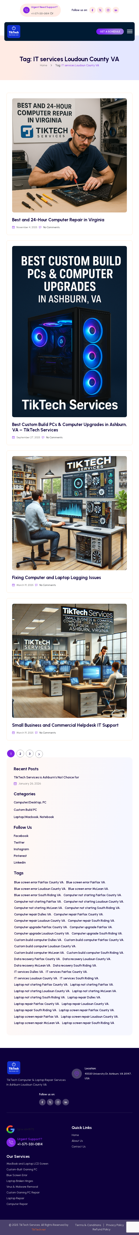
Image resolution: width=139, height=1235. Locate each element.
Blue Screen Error (17, 1175)
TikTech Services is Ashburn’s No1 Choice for (46, 777)
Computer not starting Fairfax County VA (92, 895)
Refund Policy (101, 1229)
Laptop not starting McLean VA (94, 991)
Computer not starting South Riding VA (92, 908)
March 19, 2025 (24, 585)
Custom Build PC (25, 810)
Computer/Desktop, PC (30, 802)
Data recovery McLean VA (32, 965)
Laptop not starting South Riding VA (39, 997)
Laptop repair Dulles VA (84, 997)
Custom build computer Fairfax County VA (93, 940)
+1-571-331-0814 (40, 13)
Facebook (21, 836)
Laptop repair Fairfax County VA (36, 1004)
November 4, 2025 (26, 227)
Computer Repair (17, 1204)
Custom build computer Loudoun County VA (44, 946)
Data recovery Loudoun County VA (86, 959)
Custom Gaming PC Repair (23, 1192)
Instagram (21, 849)
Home (43, 65)
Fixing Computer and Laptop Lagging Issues (56, 577)
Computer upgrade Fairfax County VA (40, 927)
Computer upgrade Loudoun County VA (41, 933)
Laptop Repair (15, 1198)
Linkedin (20, 862)
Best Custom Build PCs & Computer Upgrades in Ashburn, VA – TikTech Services (69, 427)
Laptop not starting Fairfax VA (91, 984)
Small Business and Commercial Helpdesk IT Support (65, 725)
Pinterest (20, 856)
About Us (77, 1140)
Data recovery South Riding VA (74, 965)
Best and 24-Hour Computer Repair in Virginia (58, 219)
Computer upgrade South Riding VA (97, 933)
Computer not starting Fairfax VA (37, 901)
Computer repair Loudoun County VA (39, 920)
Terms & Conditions (88, 1225)
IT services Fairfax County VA (66, 972)
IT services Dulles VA (28, 972)
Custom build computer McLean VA (39, 952)
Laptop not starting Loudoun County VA (42, 991)
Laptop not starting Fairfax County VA (41, 984)
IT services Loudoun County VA (35, 978)
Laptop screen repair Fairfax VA (36, 1016)
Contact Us (78, 1146)
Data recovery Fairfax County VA (37, 959)
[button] (129, 31)
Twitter (19, 842)
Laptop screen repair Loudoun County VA (89, 1016)
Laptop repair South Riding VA (35, 1010)
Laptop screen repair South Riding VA (88, 1023)
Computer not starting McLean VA (38, 908)
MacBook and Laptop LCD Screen (27, 1163)
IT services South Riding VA (79, 978)
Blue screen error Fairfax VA (85, 882)
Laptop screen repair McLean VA (36, 1023)
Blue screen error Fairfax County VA (39, 882)
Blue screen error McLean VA (88, 889)
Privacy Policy (115, 1225)
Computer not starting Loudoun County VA (93, 901)
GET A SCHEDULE (110, 31)
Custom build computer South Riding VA (95, 952)
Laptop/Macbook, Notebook (34, 817)
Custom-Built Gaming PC (22, 1169)
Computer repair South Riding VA (91, 920)
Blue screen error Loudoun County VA (40, 889)
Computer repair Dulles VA (32, 914)
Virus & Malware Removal (22, 1186)
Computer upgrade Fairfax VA (91, 927)
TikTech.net (38, 1229)
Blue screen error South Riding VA (37, 895)
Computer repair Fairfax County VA (78, 914)
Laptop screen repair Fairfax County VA (86, 1010)
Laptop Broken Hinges (20, 1181)
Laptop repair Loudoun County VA (85, 1004)
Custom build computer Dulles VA (37, 940)
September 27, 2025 (28, 437)
